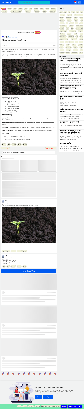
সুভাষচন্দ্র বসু (68, 47)
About (19, 406)
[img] (76, 2)
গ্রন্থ (76, 42)
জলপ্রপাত (81, 44)
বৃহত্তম (69, 34)
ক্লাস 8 (81, 42)
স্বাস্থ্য (81, 36)
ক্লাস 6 (75, 47)
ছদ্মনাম (81, 23)
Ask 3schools (6, 2)
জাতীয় (81, 50)
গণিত (67, 28)
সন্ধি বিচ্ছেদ (4, 11)
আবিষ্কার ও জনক (79, 28)
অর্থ (69, 12)
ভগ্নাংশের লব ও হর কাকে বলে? (69, 122)
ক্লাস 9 (69, 15)
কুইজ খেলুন (37, 11)
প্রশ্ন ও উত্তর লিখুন (48, 397)
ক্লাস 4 (73, 44)
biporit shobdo (79, 15)
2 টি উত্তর (7, 148)
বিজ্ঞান (77, 12)
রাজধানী (76, 20)
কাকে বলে (62, 20)
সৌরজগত (81, 31)
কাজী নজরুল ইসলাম (64, 39)
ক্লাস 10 (62, 23)
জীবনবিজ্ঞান (62, 34)
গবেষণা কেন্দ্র (73, 39)
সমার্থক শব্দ (62, 15)
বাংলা (61, 12)
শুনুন (26, 144)
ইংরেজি (47, 8)
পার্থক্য (66, 42)
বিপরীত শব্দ (53, 8)
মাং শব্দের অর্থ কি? (65, 143)
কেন (77, 36)
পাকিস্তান (62, 52)
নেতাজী (81, 47)
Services (31, 406)
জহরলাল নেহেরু (74, 52)
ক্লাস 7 (61, 42)
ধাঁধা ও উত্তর (71, 36)
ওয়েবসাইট (75, 50)
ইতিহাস (73, 12)
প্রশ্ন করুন (73, 406)
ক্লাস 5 (61, 44)
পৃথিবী (76, 34)
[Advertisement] (29, 22)
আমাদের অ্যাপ (52, 11)
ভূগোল (65, 12)
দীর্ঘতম (68, 44)
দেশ (82, 20)
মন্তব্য (14, 251)
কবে (72, 28)
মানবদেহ (71, 42)
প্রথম (81, 34)
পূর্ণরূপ (81, 17)
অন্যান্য (71, 23)
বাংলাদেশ (61, 28)
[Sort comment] (50, 148)
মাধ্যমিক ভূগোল (73, 31)
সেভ (20, 144)
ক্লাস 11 (62, 50)
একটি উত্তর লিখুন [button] (29, 271)
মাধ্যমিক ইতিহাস (79, 25)
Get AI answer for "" (13, 152)
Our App (37, 406)
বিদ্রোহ (61, 47)
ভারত (77, 23)
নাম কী (75, 17)
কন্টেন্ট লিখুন (38, 397)
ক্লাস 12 (69, 20)
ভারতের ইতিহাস (63, 31)
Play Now (37, 32)
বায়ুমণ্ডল (67, 52)
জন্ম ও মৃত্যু (69, 50)
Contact (25, 406)
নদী (67, 23)
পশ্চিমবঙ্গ (41, 8)
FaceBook (28, 11)
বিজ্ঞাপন (44, 11)
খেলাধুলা (81, 52)
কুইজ (82, 12)
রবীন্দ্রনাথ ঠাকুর (63, 36)
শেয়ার (15, 144)
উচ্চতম (81, 39)
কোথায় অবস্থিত (63, 25)
